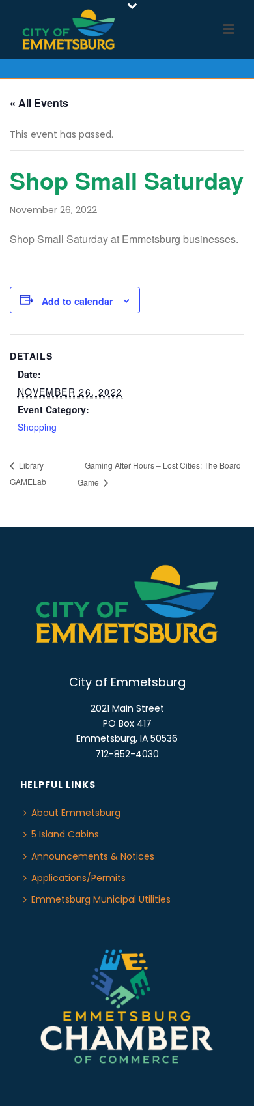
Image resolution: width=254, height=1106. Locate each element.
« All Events (39, 102)
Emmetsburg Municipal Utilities (101, 899)
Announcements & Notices (92, 856)
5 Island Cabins (65, 834)
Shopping (37, 426)
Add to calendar (77, 301)
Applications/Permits (78, 877)
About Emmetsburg (75, 812)
